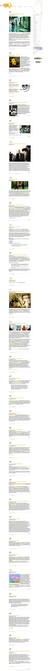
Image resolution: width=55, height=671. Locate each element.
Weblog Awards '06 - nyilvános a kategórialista (18, 254)
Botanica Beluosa (20, 310)
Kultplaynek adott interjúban (18, 487)
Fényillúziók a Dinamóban (14, 540)
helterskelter (35, 28)
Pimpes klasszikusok (13, 595)
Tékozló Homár (35, 38)
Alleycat (34, 16)
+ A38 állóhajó (11, 628)
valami (16, 282)
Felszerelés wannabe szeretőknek (15, 358)
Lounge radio (35, 30)
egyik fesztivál (16, 556)
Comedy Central (11, 343)
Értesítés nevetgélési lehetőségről (15, 463)
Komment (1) (17, 173)
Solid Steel (10, 402)
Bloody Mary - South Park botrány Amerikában (17, 323)
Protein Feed (35, 34)
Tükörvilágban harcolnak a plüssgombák (16, 291)
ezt (20, 450)
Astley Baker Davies (12, 585)
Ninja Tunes (18, 400)
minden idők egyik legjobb (25, 602)
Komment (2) (13, 609)
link (14, 173)
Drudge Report (35, 25)
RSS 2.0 (34, 53)
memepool (11, 93)
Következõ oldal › (28, 669)
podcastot (13, 404)
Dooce (18, 260)
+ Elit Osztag (11, 627)
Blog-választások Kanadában (14, 226)
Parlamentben (21, 333)
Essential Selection (12, 207)
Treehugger (35, 40)
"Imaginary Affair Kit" (16, 362)
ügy (20, 331)
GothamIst (34, 26)
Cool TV (10, 333)
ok (41, 12)
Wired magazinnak (12, 208)
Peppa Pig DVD (14, 586)
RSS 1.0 (34, 52)
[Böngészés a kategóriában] (10, 13)
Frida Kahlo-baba (25, 431)
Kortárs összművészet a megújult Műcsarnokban (18, 102)
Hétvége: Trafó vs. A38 (13, 554)
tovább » (29, 115)
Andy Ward (22, 59)
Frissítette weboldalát (12, 400)
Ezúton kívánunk (12, 279)
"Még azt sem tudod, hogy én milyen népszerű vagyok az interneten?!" (13, 87)
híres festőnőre (18, 432)
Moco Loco (34, 32)
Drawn (23, 640)
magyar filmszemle (20, 33)
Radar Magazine (35, 35)
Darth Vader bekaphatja (13, 179)
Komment (13, 96)
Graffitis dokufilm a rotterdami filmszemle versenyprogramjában (16, 14)
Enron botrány (17, 380)
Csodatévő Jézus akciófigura (14, 518)
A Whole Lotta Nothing (36, 15)
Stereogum (34, 36)
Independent (35, 29)
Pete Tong (25, 207)
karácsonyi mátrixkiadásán (22, 467)
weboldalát (21, 44)
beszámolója (24, 340)
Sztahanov (34, 37)
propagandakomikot (27, 451)
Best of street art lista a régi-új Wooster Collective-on (19, 501)
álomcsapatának (20, 69)
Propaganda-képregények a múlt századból (17, 444)
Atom (34, 54)
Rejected (13, 91)
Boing (10, 259)
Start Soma (22, 639)
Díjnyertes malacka (12, 571)
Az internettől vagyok (13, 82)
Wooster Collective (13, 504)
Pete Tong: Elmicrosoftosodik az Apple (16, 204)
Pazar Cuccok (35, 33)
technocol (34, 39)
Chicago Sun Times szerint (17, 382)
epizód (10, 342)
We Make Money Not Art (13, 369)
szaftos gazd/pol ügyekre (18, 383)
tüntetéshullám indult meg (18, 342)
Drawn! (11, 73)
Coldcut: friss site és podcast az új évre (16, 397)
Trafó (23, 557)
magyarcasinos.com (36, 44)
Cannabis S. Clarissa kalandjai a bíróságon (17, 143)
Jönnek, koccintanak (13, 122)
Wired (34, 42)
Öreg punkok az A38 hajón (14, 615)
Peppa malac (23, 574)
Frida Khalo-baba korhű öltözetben (15, 429)
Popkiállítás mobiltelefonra (14, 637)
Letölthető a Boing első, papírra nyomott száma (18, 481)
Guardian (34, 27)
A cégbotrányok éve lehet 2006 (15, 378)
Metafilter (34, 31)
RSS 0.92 (34, 51)
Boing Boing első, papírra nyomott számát (18, 484)
